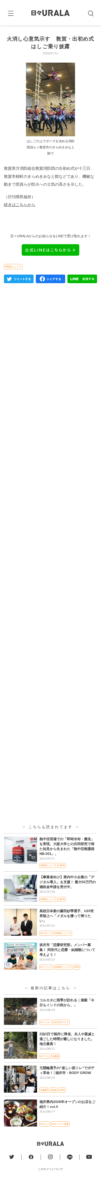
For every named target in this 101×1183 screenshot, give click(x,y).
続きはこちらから (19, 204)
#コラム (44, 1056)
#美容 (53, 1090)
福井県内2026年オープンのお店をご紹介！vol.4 (67, 1104)
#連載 (55, 1056)
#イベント (46, 967)
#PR (62, 865)
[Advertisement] (50, 499)
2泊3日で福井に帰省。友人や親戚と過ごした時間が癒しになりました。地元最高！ (67, 1039)
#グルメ (44, 1124)
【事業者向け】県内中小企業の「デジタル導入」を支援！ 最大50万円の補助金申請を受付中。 (67, 882)
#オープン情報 (60, 1124)
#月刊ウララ (62, 1022)
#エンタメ (46, 1022)
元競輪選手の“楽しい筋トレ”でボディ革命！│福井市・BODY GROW (66, 1070)
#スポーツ (46, 933)
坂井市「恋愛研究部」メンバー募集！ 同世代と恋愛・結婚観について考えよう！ (67, 950)
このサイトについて (50, 1169)
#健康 (43, 1090)
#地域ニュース (13, 266)
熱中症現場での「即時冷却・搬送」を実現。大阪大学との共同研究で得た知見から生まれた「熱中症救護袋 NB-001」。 (66, 846)
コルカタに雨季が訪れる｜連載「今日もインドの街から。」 (66, 1002)
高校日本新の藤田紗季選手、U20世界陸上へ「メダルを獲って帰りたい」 (66, 916)
